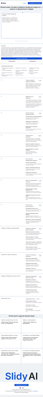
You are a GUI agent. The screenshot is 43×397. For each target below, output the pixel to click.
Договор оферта (15, 389)
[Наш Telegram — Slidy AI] (23, 388)
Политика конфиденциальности (25, 389)
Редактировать (11, 61)
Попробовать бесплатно (35, 3)
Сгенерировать (32, 61)
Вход (24, 3)
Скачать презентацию (22, 58)
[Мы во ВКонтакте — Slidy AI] (20, 388)
